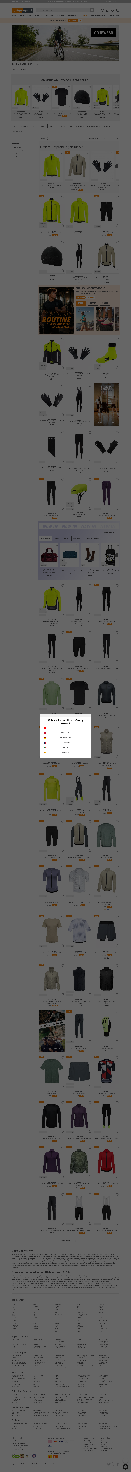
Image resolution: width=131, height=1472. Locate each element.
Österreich (65, 733)
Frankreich (65, 743)
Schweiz (65, 728)
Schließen (89, 715)
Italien (65, 748)
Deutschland (65, 738)
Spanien (65, 753)
